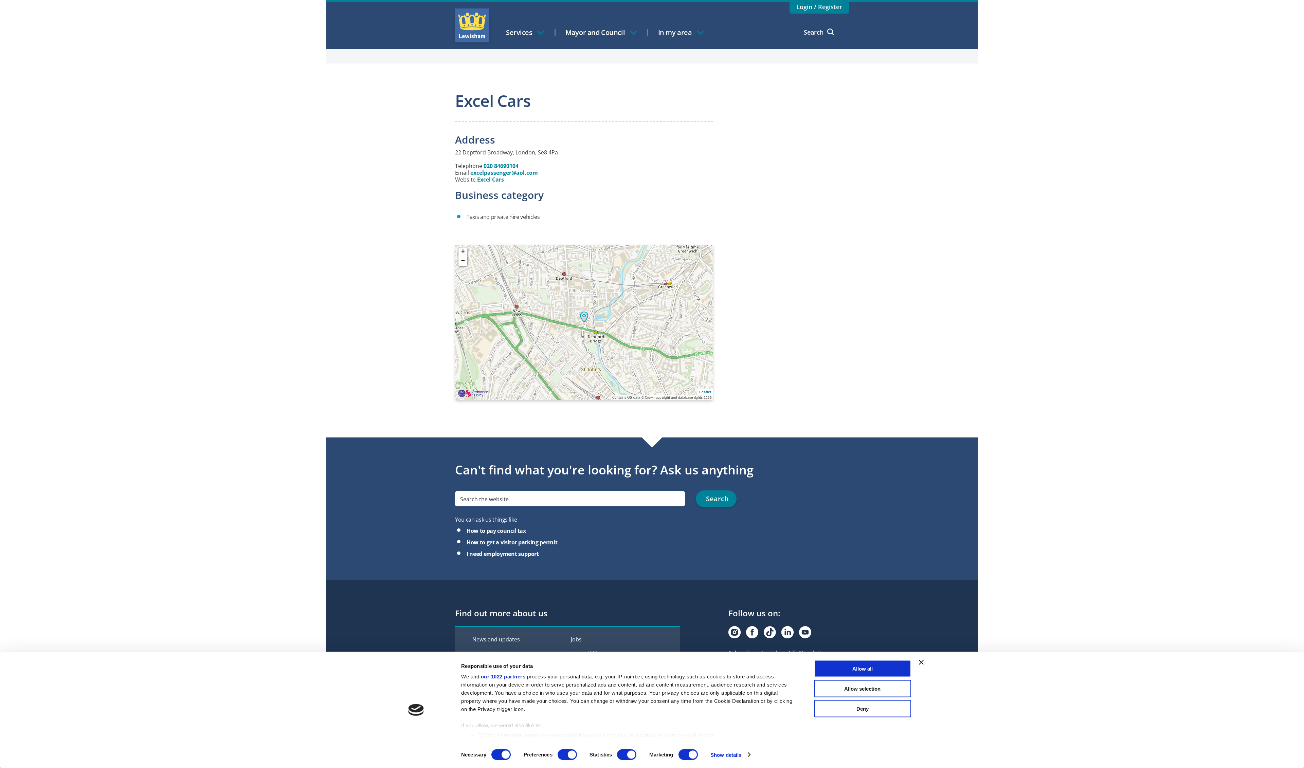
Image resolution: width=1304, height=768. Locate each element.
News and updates (496, 639)
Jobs (576, 639)
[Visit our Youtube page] (805, 632)
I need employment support (503, 554)
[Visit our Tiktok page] (770, 632)
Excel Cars (490, 179)
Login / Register (819, 7)
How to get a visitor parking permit (512, 542)
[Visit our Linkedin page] (787, 632)
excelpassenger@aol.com (504, 172)
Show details (725, 754)
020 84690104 (501, 166)
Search (813, 32)
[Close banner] (921, 662)
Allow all (862, 669)
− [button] (463, 260)
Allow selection (862, 688)
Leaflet (705, 391)
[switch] (567, 754)
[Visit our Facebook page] (752, 632)
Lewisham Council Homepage (472, 25)
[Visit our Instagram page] (734, 632)
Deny (862, 708)
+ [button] (463, 251)
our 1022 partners (503, 676)
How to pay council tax (496, 531)
